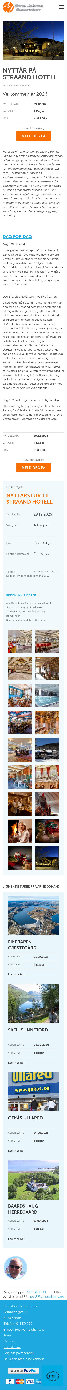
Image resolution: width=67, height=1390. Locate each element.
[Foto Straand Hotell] (20, 723)
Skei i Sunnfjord (28, 1030)
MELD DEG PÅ (33, 136)
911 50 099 (36, 1292)
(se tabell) (46, 554)
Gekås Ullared (25, 1118)
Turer (7, 1335)
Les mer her (16, 974)
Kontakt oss (12, 1347)
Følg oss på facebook (19, 1353)
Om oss (9, 1341)
